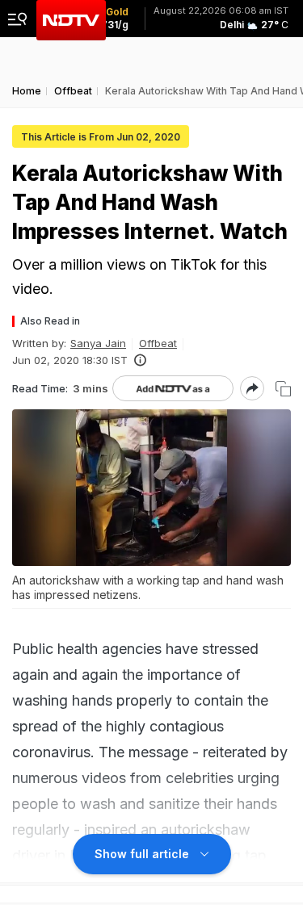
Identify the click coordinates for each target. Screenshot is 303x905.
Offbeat (158, 343)
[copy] (283, 388)
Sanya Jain (98, 343)
